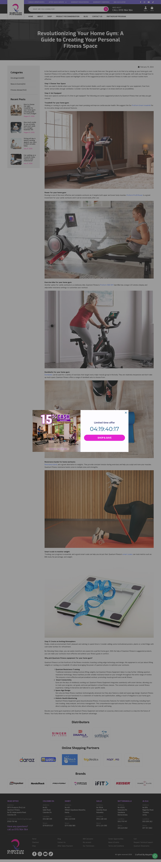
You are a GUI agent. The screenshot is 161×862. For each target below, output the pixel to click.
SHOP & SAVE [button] (104, 437)
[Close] (125, 412)
